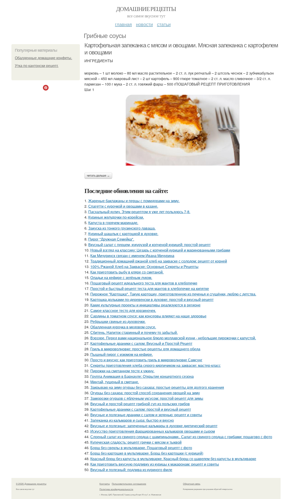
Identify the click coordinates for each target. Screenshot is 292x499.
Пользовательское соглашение (129, 483)
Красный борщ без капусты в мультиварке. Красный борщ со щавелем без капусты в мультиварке (173, 458)
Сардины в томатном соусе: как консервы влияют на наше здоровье (148, 316)
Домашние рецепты (146, 9)
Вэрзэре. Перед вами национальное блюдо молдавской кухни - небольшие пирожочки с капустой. (173, 338)
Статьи (164, 24)
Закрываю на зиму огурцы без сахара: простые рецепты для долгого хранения (157, 387)
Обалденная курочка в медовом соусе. (123, 327)
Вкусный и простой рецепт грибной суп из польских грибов (140, 403)
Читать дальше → (98, 175)
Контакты (104, 483)
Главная (123, 24)
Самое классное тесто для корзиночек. (123, 310)
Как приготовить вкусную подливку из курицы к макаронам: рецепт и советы (154, 464)
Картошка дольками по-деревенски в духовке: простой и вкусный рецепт (152, 299)
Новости (144, 24)
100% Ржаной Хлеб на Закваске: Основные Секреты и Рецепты (144, 266)
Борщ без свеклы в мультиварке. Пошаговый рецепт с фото (141, 447)
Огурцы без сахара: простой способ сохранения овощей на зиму (145, 392)
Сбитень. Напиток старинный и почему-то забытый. (134, 332)
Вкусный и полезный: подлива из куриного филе (131, 469)
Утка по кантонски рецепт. (36, 66)
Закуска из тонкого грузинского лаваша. (122, 228)
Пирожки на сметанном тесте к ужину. (122, 370)
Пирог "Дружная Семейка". (111, 239)
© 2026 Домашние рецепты (31, 483)
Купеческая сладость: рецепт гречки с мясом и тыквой (136, 442)
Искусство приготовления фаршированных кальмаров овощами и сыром (152, 431)
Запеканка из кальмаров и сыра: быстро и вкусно (132, 420)
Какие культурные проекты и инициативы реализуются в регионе (145, 305)
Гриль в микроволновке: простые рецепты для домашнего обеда (145, 348)
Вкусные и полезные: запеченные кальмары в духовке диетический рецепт (153, 425)
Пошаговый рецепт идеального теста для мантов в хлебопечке (143, 283)
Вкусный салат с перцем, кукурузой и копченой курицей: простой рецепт (149, 244)
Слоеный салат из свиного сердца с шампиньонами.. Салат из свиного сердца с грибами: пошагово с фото (181, 436)
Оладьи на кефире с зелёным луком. (121, 277)
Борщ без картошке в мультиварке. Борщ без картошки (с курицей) (146, 453)
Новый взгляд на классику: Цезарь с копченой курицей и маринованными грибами (160, 250)
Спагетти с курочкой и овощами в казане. (123, 206)
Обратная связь (191, 483)
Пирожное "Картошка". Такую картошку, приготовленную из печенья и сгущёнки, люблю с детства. (173, 294)
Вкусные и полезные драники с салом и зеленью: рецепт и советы (146, 414)
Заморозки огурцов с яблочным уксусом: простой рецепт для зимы (146, 398)
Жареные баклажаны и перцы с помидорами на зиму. (134, 200)
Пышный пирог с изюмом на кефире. (121, 354)
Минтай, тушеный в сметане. (114, 381)
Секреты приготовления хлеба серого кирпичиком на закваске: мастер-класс (155, 365)
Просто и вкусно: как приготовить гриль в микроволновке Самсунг (146, 359)
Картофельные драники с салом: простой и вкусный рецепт (140, 409)
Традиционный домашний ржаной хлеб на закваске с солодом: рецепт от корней (158, 261)
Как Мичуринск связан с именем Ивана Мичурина (132, 255)
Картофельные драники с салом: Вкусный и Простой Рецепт (141, 343)
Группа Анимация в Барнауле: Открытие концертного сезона (142, 376)
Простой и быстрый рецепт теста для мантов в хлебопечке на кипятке (149, 288)
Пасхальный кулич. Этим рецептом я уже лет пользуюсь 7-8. (139, 211)
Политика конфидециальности (116, 489)
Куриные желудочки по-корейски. (116, 217)
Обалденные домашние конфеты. (43, 58)
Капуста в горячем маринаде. (113, 222)
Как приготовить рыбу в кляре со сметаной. (127, 272)
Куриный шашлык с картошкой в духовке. (123, 233)
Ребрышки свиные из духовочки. (118, 321)
